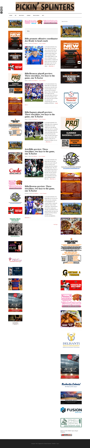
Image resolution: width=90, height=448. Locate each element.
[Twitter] (1, 10)
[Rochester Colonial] (71, 388)
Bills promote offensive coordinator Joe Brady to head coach (41, 39)
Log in (58, 443)
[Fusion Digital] (71, 412)
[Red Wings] (71, 290)
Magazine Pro (40, 443)
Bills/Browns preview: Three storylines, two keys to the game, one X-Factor (40, 188)
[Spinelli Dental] (71, 426)
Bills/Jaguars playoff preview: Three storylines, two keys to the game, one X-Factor (40, 114)
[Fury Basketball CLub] (71, 68)
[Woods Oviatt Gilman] (70, 378)
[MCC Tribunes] (71, 276)
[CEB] (15, 289)
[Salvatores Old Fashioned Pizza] (71, 307)
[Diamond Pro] (71, 148)
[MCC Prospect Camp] (71, 37)
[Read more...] (51, 66)
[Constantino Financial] (71, 113)
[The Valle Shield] (71, 403)
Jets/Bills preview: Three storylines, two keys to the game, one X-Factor (40, 151)
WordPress (54, 443)
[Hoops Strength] (71, 263)
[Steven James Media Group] (15, 275)
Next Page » (56, 224)
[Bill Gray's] (71, 234)
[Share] (1, 12)
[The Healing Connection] (15, 263)
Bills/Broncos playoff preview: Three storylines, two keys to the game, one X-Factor (40, 75)
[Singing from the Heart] (15, 237)
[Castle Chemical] (15, 176)
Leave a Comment (42, 43)
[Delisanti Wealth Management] (71, 351)
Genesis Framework (48, 443)
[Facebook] (1, 7)
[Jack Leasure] (71, 169)
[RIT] (71, 83)
